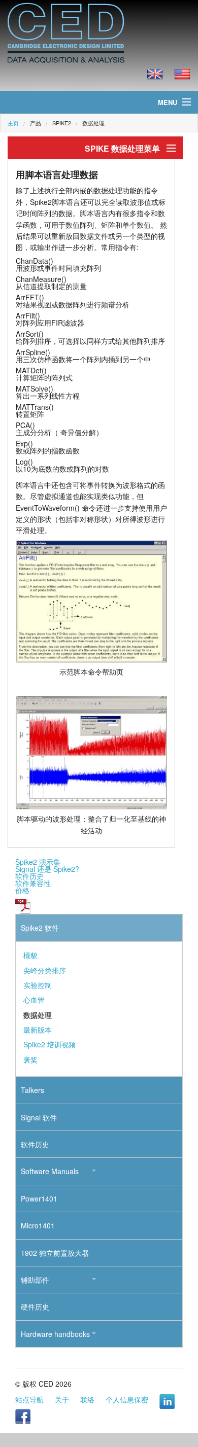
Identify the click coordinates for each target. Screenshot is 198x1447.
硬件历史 (35, 1306)
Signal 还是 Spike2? (47, 869)
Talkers (32, 1090)
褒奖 (30, 1059)
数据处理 (93, 123)
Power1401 (39, 1198)
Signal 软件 (39, 1117)
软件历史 (29, 876)
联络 (87, 1399)
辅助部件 (35, 1280)
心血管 (34, 1000)
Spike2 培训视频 (49, 1044)
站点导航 (29, 1399)
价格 (22, 890)
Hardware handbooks (55, 1334)
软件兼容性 (33, 883)
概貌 (30, 955)
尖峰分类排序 (44, 970)
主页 (13, 123)
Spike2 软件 (40, 928)
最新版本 (37, 1030)
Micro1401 (38, 1225)
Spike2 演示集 (37, 862)
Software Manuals (50, 1171)
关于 (62, 1399)
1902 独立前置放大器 (55, 1253)
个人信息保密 (127, 1399)
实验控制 (37, 985)
